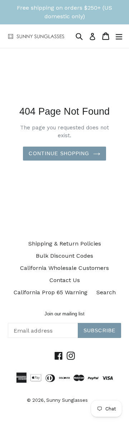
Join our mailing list (64, 313)
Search (106, 292)
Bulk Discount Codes (64, 255)
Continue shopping (59, 153)
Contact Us (64, 280)
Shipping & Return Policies (64, 243)
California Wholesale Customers (64, 268)
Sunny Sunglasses (67, 400)
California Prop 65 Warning (50, 292)
